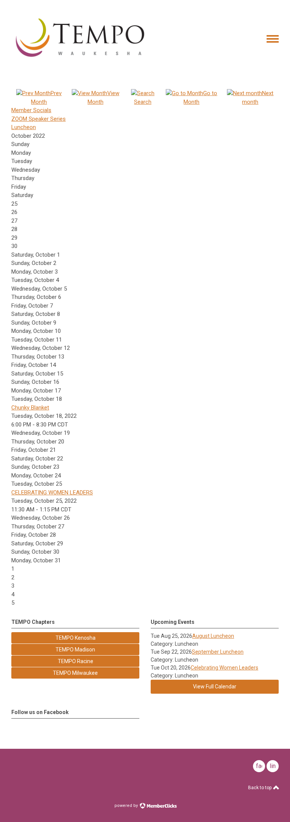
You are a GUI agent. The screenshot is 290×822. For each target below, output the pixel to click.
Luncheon (23, 127)
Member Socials (31, 110)
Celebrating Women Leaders (224, 668)
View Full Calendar (214, 686)
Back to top (260, 787)
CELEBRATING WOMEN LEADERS (52, 492)
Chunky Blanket (30, 407)
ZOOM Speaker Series (38, 118)
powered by (126, 805)
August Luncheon (213, 636)
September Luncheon (218, 652)
